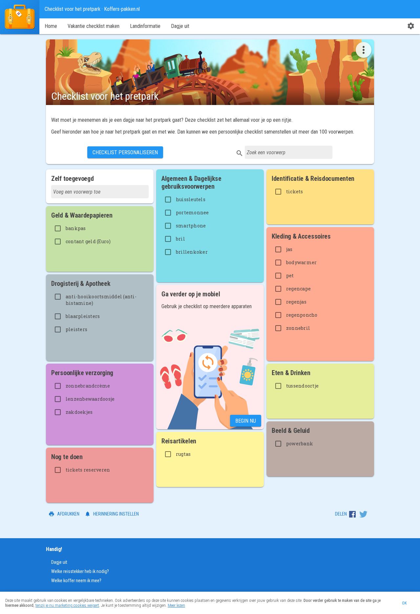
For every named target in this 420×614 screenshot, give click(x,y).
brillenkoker (192, 252)
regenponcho (302, 315)
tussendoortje (302, 386)
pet (290, 275)
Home (51, 26)
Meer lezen (176, 605)
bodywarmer (301, 262)
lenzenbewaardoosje (90, 399)
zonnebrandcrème (88, 386)
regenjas (296, 302)
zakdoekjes (79, 412)
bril (180, 239)
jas (289, 249)
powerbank (299, 443)
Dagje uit (180, 26)
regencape (298, 289)
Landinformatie (145, 26)
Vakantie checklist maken (93, 26)
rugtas (183, 454)
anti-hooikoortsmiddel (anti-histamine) (101, 299)
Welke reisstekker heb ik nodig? (80, 571)
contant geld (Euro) (88, 241)
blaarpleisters (83, 316)
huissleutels (190, 199)
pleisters (76, 329)
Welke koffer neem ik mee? (76, 580)
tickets (294, 191)
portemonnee (192, 212)
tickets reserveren (88, 470)
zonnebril (298, 328)
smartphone (191, 225)
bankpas (76, 228)
